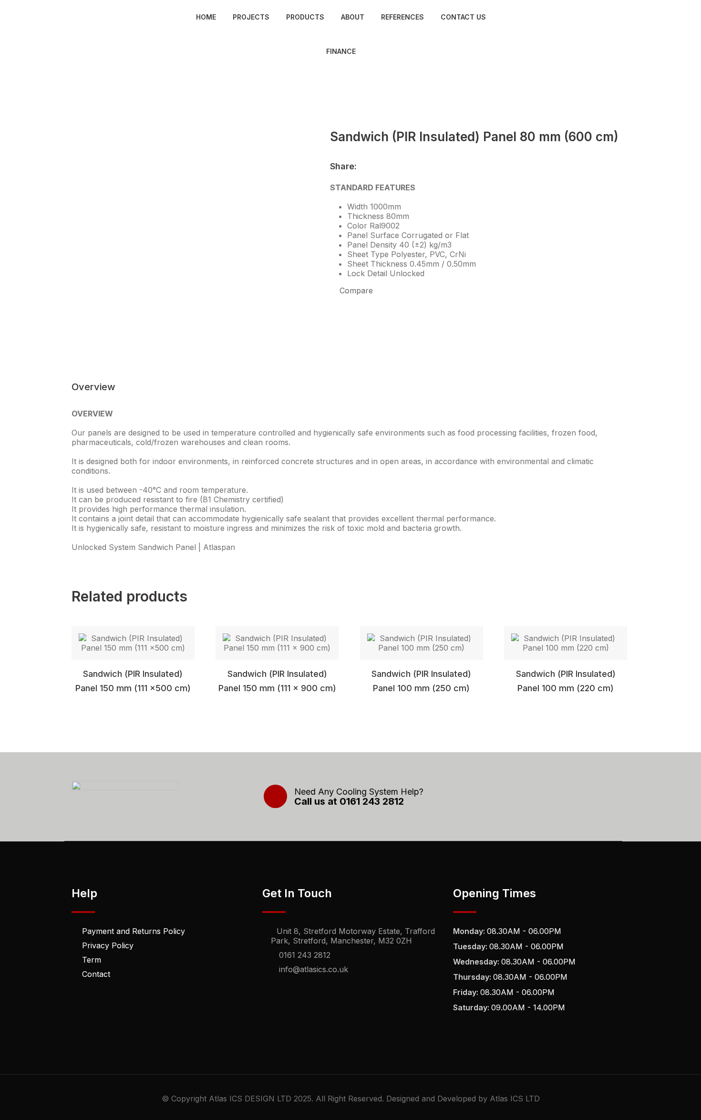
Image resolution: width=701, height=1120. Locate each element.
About (352, 17)
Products (305, 17)
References (402, 17)
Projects (251, 17)
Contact (96, 974)
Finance (341, 51)
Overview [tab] (93, 387)
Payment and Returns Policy (133, 931)
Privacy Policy (108, 945)
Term (91, 959)
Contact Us (463, 17)
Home (206, 17)
